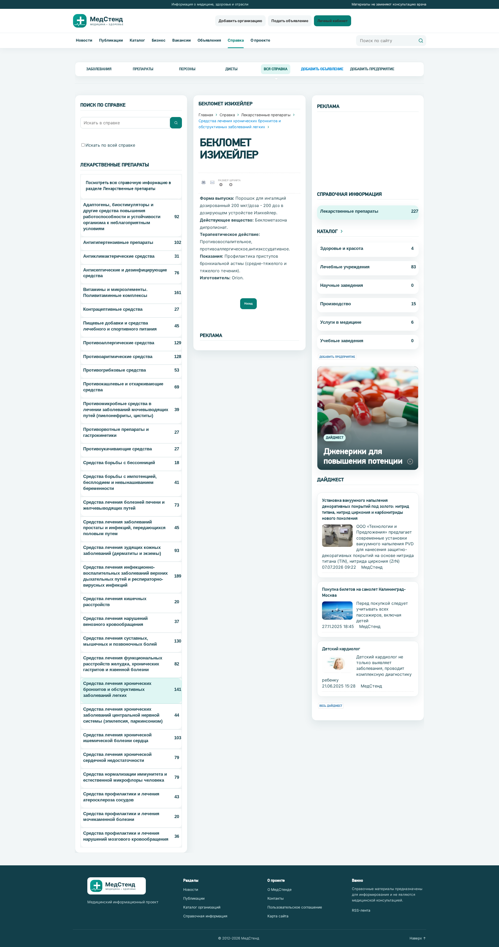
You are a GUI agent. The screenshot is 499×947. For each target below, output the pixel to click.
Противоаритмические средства (117, 356)
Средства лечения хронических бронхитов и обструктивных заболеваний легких (117, 689)
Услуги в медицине (340, 322)
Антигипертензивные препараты (118, 242)
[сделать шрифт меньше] (222, 186)
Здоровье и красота (341, 248)
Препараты (143, 69)
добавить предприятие (372, 69)
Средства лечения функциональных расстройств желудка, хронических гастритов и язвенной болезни (122, 664)
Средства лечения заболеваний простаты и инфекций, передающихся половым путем (124, 528)
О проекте (260, 40)
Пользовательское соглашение (294, 907)
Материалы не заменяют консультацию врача (389, 4)
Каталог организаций (201, 907)
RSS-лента (361, 910)
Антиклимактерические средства (118, 256)
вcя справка (275, 69)
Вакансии (181, 40)
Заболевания (98, 69)
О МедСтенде (279, 889)
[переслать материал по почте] (213, 182)
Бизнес (159, 40)
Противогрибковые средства (114, 370)
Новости (84, 40)
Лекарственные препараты (266, 115)
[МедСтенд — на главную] (102, 20)
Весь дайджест (330, 706)
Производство (335, 303)
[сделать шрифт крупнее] (232, 186)
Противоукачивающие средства (117, 448)
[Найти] (420, 40)
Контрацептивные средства (112, 309)
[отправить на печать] (204, 182)
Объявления (209, 40)
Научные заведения (341, 285)
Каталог (137, 40)
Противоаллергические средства (118, 342)
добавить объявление (322, 69)
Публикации (111, 40)
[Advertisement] (368, 148)
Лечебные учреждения (345, 266)
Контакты (275, 898)
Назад (248, 303)
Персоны (187, 69)
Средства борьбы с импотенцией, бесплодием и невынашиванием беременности (120, 482)
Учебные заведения (341, 340)
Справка (236, 40)
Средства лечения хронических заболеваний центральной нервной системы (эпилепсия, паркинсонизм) (123, 715)
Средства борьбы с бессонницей (119, 462)
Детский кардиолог (341, 648)
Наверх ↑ (418, 938)
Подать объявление (289, 20)
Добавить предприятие (337, 357)
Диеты (231, 69)
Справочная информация (205, 916)
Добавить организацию (240, 20)
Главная (206, 115)
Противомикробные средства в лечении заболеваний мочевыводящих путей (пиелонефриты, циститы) (125, 409)
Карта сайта (277, 916)
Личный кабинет (332, 20)
